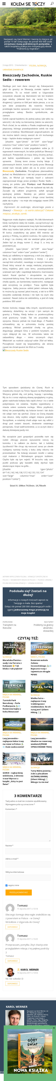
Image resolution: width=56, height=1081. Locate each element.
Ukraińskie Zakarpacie (13, 69)
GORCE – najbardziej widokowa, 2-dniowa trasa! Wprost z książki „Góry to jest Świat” (13, 778)
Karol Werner (30, 969)
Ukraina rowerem (35, 583)
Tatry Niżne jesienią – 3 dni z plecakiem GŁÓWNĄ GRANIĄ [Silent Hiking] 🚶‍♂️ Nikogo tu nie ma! (41, 776)
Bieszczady (8, 171)
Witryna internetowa (15, 872)
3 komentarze (21, 65)
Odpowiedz (12, 927)
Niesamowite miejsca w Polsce (23, 580)
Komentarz (11, 809)
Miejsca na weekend (12, 694)
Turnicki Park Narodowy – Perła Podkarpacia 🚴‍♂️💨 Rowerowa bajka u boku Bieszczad (12, 706)
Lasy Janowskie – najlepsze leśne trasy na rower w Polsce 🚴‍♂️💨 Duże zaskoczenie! (13, 742)
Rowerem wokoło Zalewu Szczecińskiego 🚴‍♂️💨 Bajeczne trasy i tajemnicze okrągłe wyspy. (41, 667)
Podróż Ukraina (44, 580)
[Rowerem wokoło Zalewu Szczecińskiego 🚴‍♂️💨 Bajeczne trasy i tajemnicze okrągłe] (42, 648)
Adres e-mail (12, 858)
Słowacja (41, 65)
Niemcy (34, 657)
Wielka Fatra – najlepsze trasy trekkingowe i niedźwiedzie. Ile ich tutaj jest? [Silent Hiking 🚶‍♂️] (41, 705)
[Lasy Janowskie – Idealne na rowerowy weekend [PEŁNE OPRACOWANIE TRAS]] (42, 724)
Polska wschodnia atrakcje (14, 583)
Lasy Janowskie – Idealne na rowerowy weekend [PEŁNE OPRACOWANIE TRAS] (41, 742)
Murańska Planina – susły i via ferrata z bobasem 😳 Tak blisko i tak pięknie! (12, 664)
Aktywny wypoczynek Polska (14, 577)
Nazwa (9, 845)
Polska (32, 65)
